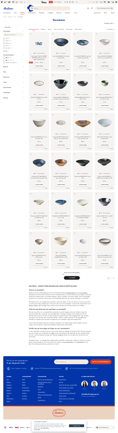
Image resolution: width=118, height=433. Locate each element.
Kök (8, 379)
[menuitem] (7, 13)
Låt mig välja (37, 429)
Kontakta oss (41, 400)
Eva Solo (24, 398)
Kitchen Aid (25, 387)
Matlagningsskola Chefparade (67, 393)
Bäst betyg (69, 29)
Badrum (9, 390)
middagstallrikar (71, 293)
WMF (23, 379)
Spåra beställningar (64, 390)
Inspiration (97, 12)
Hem (8, 396)
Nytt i (106, 12)
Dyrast (49, 29)
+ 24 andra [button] (71, 277)
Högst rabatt (78, 29)
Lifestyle (9, 393)
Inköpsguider (41, 392)
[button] (72, 29)
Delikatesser (10, 398)
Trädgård (9, 387)
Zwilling (24, 393)
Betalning (40, 386)
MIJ (40, 305)
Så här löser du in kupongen (66, 398)
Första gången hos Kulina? (66, 387)
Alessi (23, 382)
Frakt (39, 389)
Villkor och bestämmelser (45, 394)
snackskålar (80, 342)
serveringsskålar (68, 342)
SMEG (23, 385)
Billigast (43, 29)
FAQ (60, 401)
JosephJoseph (26, 390)
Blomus (31, 305)
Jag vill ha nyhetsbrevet (100, 361)
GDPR (39, 397)
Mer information (45, 428)
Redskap (9, 385)
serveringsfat (83, 293)
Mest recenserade (59, 29)
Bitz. (45, 305)
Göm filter (8, 27)
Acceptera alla (76, 425)
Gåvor (113, 12)
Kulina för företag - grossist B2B (68, 385)
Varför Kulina (62, 396)
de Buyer (24, 396)
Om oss (61, 382)
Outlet (8, 401)
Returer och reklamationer (45, 379)
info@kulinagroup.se (90, 394)
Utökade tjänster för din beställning (44, 383)
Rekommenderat (33, 29)
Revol (36, 305)
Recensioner (62, 379)
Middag (9, 382)
